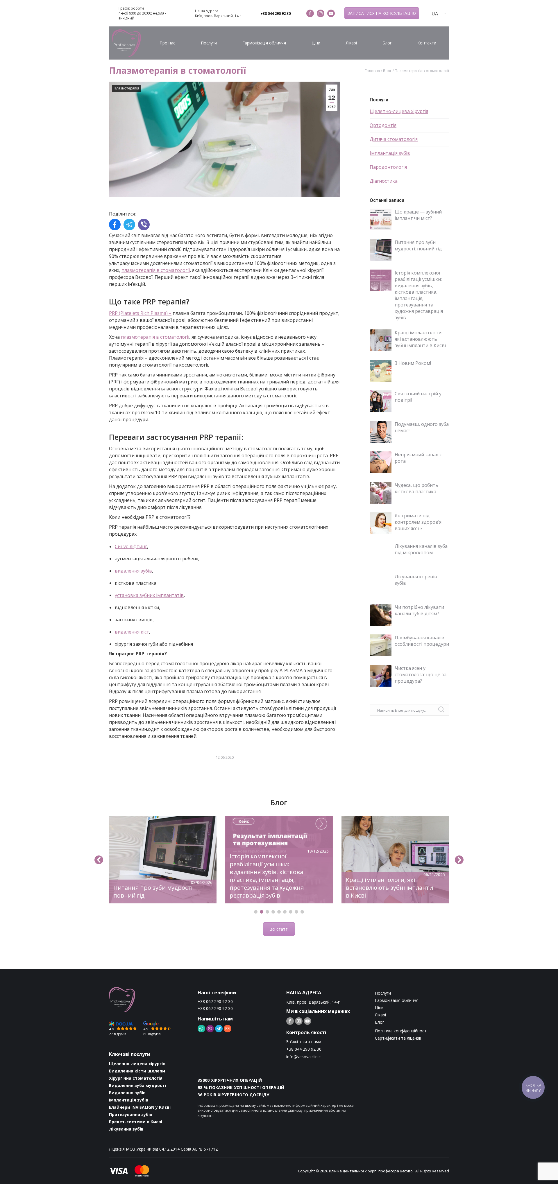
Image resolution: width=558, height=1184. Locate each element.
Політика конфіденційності (401, 1031)
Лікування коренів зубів (416, 579)
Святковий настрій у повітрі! (418, 396)
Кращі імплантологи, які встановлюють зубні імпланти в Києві (420, 339)
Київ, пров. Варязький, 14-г (218, 15)
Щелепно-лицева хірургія (399, 111)
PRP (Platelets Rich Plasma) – (140, 313)
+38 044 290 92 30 (275, 13)
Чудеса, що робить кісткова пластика (416, 488)
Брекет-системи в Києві (135, 1121)
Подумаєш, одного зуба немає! (422, 427)
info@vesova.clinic (303, 1056)
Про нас (167, 43)
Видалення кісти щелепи (137, 1071)
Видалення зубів (127, 1092)
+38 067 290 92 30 (215, 1001)
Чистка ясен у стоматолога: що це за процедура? (420, 674)
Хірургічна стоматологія (135, 1078)
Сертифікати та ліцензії (398, 1038)
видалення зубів (133, 571)
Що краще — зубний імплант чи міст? (418, 215)
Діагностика (384, 181)
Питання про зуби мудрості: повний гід (418, 245)
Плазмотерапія (126, 88)
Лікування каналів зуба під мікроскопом (421, 549)
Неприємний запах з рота (418, 457)
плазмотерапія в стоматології (155, 270)
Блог (387, 43)
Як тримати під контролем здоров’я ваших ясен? (418, 522)
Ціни (316, 43)
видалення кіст (132, 632)
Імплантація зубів (390, 153)
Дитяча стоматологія (394, 139)
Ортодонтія (383, 125)
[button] (255, 912)
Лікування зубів (126, 1129)
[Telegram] (129, 225)
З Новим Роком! (413, 363)
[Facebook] (115, 225)
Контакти (426, 43)
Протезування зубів (130, 1114)
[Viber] (144, 225)
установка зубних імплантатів (149, 595)
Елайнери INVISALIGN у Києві (140, 1107)
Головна (372, 71)
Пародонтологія (388, 167)
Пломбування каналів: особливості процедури (422, 640)
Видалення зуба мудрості (137, 1085)
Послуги (209, 43)
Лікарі (351, 43)
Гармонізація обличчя (264, 43)
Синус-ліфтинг (131, 546)
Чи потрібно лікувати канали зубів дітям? (419, 610)
